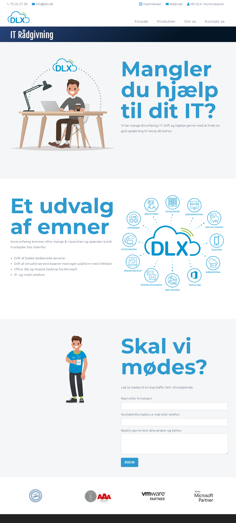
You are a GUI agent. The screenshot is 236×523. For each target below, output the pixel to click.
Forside (141, 22)
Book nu (130, 462)
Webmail (176, 4)
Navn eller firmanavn (136, 398)
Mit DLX (207, 4)
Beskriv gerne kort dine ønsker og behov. (151, 430)
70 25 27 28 (18, 4)
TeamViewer (152, 4)
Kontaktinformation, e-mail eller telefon (150, 414)
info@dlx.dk (44, 4)
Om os (190, 22)
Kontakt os (215, 22)
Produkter (166, 22)
